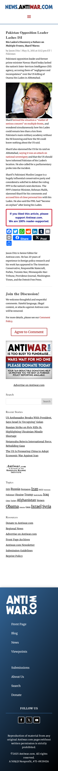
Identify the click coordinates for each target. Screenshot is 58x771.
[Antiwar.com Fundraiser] (29, 378)
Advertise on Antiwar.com (29, 385)
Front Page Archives (18, 539)
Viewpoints (19, 651)
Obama (12, 506)
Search (16, 686)
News (15, 642)
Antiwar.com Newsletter (20, 544)
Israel (36, 506)
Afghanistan (26, 500)
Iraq (46, 494)
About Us (17, 677)
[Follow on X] (29, 720)
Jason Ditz (14, 50)
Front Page (18, 624)
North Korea (47, 489)
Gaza (28, 507)
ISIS (8, 489)
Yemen (40, 500)
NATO (41, 490)
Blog (14, 633)
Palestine (22, 507)
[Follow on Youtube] (37, 720)
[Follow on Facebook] (21, 720)
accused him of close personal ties (24, 197)
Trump (28, 494)
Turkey (13, 501)
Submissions (20, 667)
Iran (34, 489)
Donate (16, 695)
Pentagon (26, 489)
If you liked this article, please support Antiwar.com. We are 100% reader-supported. (29, 217)
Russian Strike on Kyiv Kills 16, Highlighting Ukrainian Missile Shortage (24, 431)
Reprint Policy (14, 555)
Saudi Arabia (38, 495)
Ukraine (19, 494)
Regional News (14, 528)
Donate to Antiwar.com (19, 522)
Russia (15, 489)
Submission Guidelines (19, 550)
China (8, 501)
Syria (46, 506)
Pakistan (10, 53)
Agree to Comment (29, 332)
